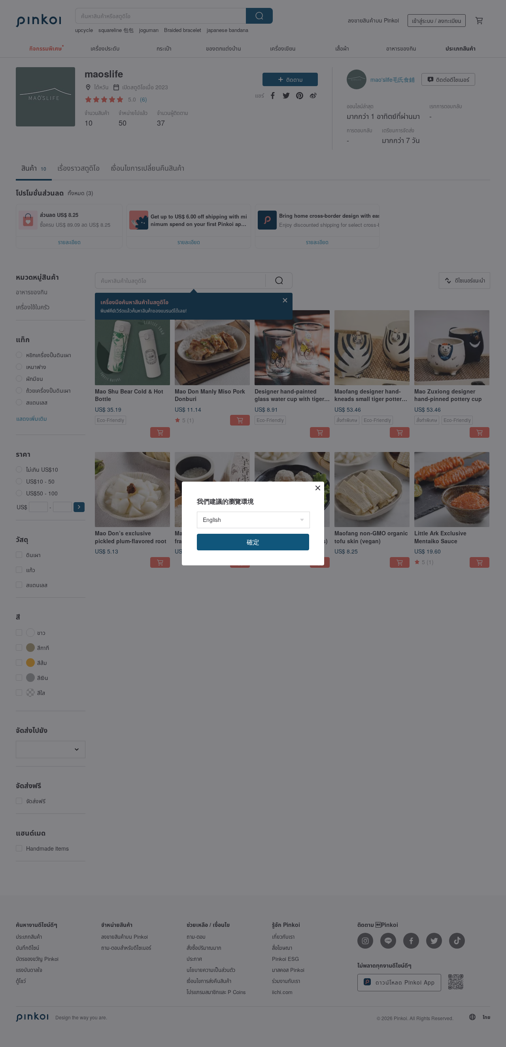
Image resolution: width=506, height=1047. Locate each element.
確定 (253, 541)
